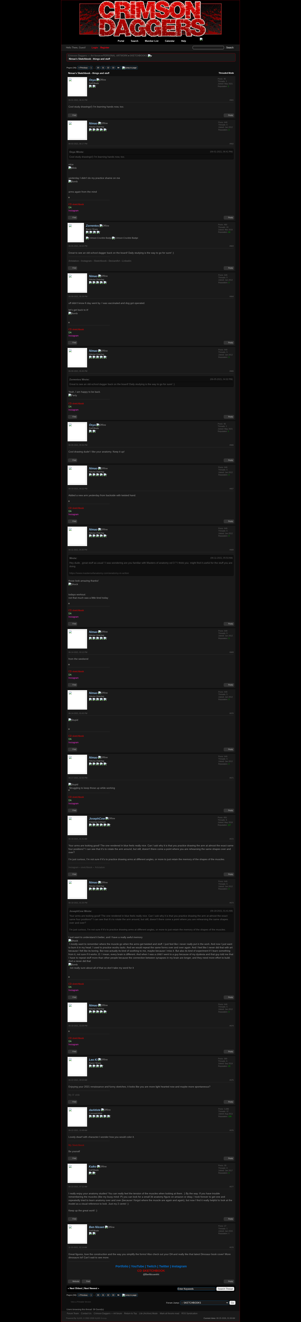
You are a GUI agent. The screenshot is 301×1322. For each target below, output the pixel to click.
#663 (231, 246)
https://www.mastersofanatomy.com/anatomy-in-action (99, 573)
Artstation (99, 867)
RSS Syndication (190, 1313)
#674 (231, 1026)
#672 (231, 839)
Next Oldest (76, 1288)
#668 (231, 550)
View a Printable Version (81, 1302)
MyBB (79, 1318)
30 (98, 68)
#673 (231, 903)
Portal (121, 41)
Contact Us (86, 1313)
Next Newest (90, 1288)
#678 (231, 1247)
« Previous (83, 68)
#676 (231, 1130)
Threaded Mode (226, 73)
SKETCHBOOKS (138, 55)
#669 (231, 652)
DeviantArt (114, 261)
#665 (231, 371)
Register (104, 47)
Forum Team (73, 1313)
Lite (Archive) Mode (148, 1313)
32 (108, 68)
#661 (231, 100)
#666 (231, 445)
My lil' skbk (74, 1095)
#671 (231, 778)
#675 (231, 1080)
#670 (231, 713)
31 (103, 68)
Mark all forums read (169, 1313)
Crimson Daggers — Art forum (84, 55)
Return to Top (130, 1313)
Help (183, 41)
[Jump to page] (129, 67)
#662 (231, 144)
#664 (231, 296)
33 (113, 68)
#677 (231, 1187)
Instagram (73, 867)
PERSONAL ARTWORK (115, 55)
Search (134, 41)
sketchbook (86, 867)
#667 (231, 489)
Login (95, 47)
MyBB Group (101, 1318)
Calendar (170, 41)
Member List (151, 41)
